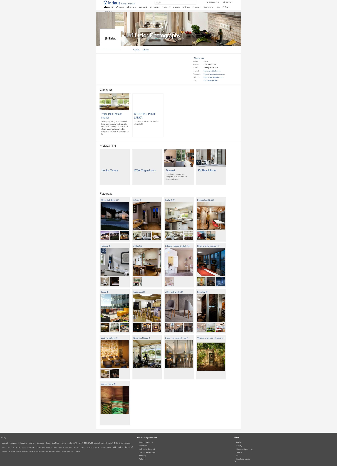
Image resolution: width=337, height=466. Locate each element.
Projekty (136, 50)
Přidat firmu (143, 459)
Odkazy (239, 446)
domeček (49, 447)
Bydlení (5, 443)
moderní (120, 447)
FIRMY (121, 8)
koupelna (127, 443)
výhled (60, 447)
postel (70, 443)
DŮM (218, 8)
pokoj (54, 447)
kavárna (51, 451)
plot (68, 451)
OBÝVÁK (166, 8)
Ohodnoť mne (199, 58)
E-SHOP (132, 8)
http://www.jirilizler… (211, 80)
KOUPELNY (155, 8)
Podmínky (142, 456)
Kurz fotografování (243, 459)
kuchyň (110, 443)
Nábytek (32, 443)
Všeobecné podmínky (244, 449)
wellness (77, 447)
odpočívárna (40, 451)
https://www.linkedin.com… (214, 77)
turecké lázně (85, 447)
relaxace (94, 447)
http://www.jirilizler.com (212, 71)
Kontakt (239, 442)
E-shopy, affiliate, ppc (147, 452)
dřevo (58, 451)
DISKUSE (108, 12)
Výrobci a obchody (146, 442)
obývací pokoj (67, 447)
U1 (99, 447)
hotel (9, 447)
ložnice (63, 443)
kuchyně (104, 443)
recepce (4, 451)
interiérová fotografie (28, 447)
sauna (78, 451)
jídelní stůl (129, 447)
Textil (48, 443)
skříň (75, 443)
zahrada (63, 451)
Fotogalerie (22, 443)
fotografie (88, 443)
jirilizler (103, 447)
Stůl (19, 447)
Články (146, 50)
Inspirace (13, 443)
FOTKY (110, 8)
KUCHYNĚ (143, 8)
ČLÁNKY (226, 8)
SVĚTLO (186, 8)
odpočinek (12, 451)
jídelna (15, 447)
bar (47, 451)
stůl (114, 447)
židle (116, 443)
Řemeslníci (143, 446)
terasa (109, 447)
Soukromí (240, 452)
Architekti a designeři (147, 449)
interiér (4, 447)
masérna (32, 451)
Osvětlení (55, 443)
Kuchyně (97, 443)
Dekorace (40, 443)
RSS (238, 456)
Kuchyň (80, 443)
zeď (72, 451)
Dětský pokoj (40, 447)
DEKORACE (208, 8)
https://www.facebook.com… (214, 74)
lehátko (18, 451)
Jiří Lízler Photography (153, 35)
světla (121, 443)
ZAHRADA (196, 8)
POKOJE (176, 8)
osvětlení (25, 451)
